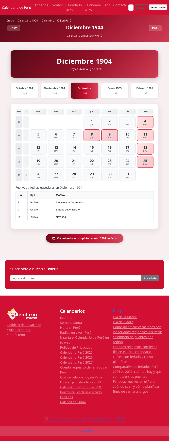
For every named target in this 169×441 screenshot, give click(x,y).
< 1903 (13, 28)
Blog (107, 5)
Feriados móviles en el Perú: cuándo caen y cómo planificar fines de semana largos (136, 386)
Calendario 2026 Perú (85, 431)
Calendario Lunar (73, 402)
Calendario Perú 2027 (76, 362)
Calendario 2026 (73, 7)
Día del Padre (123, 322)
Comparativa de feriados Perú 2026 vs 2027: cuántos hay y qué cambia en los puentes (137, 371)
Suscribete (150, 278)
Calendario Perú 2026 (76, 357)
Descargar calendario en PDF (82, 382)
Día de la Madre (125, 317)
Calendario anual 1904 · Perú (84, 35)
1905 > (155, 28)
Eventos (57, 5)
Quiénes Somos (19, 329)
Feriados (41, 5)
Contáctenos (17, 334)
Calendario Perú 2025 (76, 352)
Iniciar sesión (158, 7)
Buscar (141, 7)
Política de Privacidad (76, 347)
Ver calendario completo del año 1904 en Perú (86, 238)
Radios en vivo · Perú (75, 332)
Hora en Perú (70, 327)
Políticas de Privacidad (24, 325)
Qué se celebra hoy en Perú (81, 377)
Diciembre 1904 (84, 27)
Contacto (120, 5)
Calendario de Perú (16, 7)
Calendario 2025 (92, 7)
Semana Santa (71, 322)
